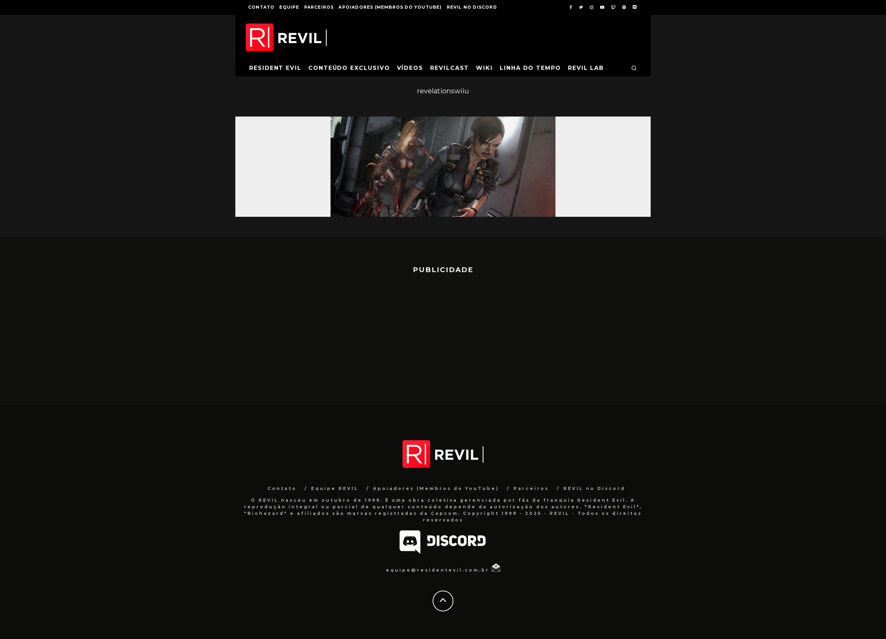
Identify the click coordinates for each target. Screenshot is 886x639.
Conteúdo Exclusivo (349, 68)
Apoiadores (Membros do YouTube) (390, 7)
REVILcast (449, 68)
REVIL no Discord (472, 7)
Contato (261, 7)
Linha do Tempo (530, 68)
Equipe (289, 7)
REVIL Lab (586, 68)
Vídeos (410, 68)
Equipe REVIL (335, 488)
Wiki (484, 68)
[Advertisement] (443, 336)
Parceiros (319, 7)
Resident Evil (275, 68)
